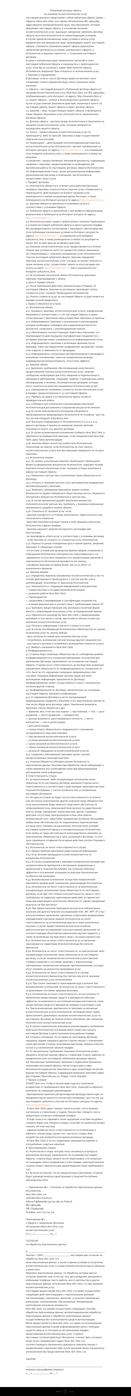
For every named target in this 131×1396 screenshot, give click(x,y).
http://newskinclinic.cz (72, 150)
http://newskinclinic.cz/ (39, 218)
